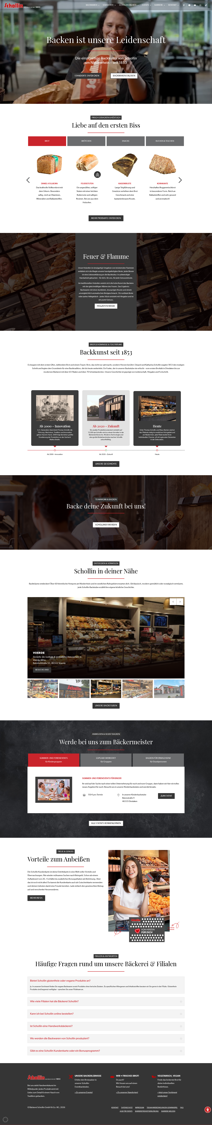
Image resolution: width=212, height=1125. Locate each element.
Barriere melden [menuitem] (168, 1111)
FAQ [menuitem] (181, 1107)
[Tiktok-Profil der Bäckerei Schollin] (206, 5)
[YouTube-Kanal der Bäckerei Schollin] (195, 5)
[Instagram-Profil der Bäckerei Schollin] (189, 5)
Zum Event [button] (166, 796)
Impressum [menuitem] (139, 1107)
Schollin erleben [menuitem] (127, 5)
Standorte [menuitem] (108, 5)
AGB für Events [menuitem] (126, 1111)
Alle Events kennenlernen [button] (106, 823)
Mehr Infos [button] (36, 898)
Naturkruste (162, 184)
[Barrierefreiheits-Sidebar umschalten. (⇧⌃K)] (208, 1110)
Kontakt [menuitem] (172, 5)
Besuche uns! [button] (39, 670)
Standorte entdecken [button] (87, 76)
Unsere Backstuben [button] (106, 706)
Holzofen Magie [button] (106, 306)
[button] (179, 180)
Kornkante (87, 184)
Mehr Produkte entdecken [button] (106, 218)
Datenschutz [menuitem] (126, 1107)
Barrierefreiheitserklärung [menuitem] (147, 1111)
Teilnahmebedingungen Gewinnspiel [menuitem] (162, 1107)
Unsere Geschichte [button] (106, 464)
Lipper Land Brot (125, 184)
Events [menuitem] (145, 5)
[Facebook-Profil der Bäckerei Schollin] (184, 5)
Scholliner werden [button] (106, 525)
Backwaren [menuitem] (91, 5)
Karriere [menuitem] (158, 5)
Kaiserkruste (49, 184)
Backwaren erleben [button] (124, 76)
